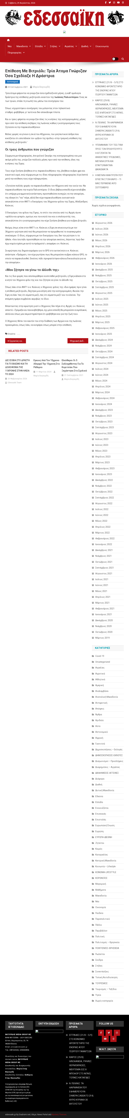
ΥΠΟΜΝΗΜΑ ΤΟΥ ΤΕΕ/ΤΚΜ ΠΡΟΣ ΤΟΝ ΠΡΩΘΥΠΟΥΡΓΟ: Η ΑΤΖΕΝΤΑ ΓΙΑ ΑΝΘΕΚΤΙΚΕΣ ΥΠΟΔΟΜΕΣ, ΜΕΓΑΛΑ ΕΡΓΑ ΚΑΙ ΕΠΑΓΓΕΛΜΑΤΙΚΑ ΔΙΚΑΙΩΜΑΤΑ (109, 157)
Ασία (97, 726)
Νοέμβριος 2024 (103, 345)
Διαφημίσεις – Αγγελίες (107, 767)
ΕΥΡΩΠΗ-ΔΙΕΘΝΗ (103, 837)
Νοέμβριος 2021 (103, 556)
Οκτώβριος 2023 (103, 421)
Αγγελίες (69, 46)
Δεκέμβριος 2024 (104, 340)
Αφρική (99, 738)
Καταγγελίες (101, 854)
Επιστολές (100, 819)
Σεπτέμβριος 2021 (104, 567)
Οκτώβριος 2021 (103, 562)
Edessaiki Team (15, 383)
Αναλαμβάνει (102, 691)
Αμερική (99, 685)
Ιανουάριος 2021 (103, 614)
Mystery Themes (59, 1114)
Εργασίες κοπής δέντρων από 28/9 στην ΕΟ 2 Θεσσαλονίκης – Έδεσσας (18, 341)
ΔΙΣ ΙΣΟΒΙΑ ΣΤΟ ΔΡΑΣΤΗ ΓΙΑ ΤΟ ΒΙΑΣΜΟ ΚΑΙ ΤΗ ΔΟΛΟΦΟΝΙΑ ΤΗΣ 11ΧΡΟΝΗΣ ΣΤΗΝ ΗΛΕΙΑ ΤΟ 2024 (17, 367)
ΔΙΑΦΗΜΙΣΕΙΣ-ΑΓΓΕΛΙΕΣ (107, 773)
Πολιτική (99, 936)
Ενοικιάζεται (102, 808)
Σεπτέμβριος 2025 (104, 287)
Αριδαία (99, 720)
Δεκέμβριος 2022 (104, 480)
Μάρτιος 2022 (102, 532)
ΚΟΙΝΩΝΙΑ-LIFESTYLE (105, 872)
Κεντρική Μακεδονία (105, 860)
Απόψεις (99, 708)
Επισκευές (100, 814)
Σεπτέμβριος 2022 (104, 497)
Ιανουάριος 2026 (103, 264)
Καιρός (98, 849)
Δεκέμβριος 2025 (104, 269)
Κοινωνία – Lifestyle (105, 866)
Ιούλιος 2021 (101, 579)
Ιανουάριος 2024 (103, 404)
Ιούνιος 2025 (101, 304)
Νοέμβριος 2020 (103, 626)
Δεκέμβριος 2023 (104, 410)
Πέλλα (98, 925)
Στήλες (53, 46)
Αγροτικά (100, 673)
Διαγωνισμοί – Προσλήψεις (109, 761)
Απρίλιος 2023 (102, 456)
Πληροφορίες (15, 52)
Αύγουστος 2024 (103, 363)
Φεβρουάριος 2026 (105, 258)
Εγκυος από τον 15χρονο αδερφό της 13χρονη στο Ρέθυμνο (47, 363)
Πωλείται (100, 954)
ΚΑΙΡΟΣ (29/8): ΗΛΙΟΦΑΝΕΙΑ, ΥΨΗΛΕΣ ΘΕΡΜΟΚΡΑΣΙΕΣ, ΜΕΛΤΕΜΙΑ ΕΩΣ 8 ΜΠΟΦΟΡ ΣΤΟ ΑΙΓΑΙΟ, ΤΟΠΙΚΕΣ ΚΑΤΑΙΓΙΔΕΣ (109, 108)
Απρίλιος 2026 (102, 246)
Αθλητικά (100, 679)
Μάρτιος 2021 (102, 603)
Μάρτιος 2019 (102, 638)
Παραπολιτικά (102, 919)
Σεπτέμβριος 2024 (104, 357)
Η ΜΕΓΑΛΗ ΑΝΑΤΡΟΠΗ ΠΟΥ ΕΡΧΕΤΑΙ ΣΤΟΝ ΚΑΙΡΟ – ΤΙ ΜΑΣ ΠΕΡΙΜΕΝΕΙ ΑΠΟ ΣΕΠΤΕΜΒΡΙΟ (109, 181)
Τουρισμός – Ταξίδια (105, 989)
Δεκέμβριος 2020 (104, 620)
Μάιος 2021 (101, 591)
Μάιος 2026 (101, 240)
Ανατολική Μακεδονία (106, 697)
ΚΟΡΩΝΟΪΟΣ (101, 878)
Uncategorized (102, 662)
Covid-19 (99, 656)
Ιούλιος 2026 (101, 229)
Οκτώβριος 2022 (103, 491)
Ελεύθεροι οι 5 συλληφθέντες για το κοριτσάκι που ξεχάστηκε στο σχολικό (74, 365)
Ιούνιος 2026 (101, 234)
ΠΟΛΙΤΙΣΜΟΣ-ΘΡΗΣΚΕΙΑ (107, 948)
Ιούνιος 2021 (101, 585)
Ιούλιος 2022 (101, 509)
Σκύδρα (99, 960)
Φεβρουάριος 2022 (105, 538)
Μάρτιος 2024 (102, 392)
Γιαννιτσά (100, 743)
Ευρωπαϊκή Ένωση (105, 825)
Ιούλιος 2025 (101, 299)
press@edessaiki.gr (19, 1047)
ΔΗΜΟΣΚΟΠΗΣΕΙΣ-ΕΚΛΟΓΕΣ (109, 755)
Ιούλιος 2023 (101, 439)
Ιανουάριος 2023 (103, 474)
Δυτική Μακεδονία (104, 790)
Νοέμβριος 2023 (103, 416)
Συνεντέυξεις (102, 971)
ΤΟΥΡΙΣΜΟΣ (101, 983)
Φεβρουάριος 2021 (105, 608)
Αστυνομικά (12, 82)
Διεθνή (84, 46)
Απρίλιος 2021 (102, 597)
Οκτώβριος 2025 (103, 281)
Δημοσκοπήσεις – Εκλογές (109, 749)
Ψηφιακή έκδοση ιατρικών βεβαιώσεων (79, 341)
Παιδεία (99, 913)
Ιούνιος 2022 (101, 515)
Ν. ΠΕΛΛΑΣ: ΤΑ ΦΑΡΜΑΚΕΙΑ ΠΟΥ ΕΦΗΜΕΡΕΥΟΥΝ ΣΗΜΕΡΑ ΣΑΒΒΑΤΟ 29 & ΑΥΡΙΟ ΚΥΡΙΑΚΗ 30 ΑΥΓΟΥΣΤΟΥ (109, 130)
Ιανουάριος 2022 (103, 544)
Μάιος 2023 (101, 451)
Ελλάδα (39, 46)
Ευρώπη (99, 831)
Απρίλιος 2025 (102, 316)
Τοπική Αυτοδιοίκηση (106, 977)
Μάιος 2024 (101, 380)
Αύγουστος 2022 (103, 503)
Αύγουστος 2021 (103, 573)
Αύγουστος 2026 (103, 223)
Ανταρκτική (101, 703)
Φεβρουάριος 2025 (105, 328)
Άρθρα (98, 714)
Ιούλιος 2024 (101, 369)
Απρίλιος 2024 (102, 386)
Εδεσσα (99, 796)
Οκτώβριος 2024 (103, 351)
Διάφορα (99, 778)
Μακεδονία (22, 46)
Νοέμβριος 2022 (103, 486)
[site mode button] (115, 58)
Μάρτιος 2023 (102, 462)
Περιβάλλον (101, 930)
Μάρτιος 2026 (102, 252)
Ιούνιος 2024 (101, 375)
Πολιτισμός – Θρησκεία (107, 942)
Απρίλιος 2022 (102, 527)
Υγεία (98, 995)
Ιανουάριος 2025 (103, 334)
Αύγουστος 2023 (103, 433)
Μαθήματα (100, 890)
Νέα (9, 46)
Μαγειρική (100, 884)
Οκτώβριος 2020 (103, 632)
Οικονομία (100, 907)
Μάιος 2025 (101, 310)
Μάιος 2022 (101, 521)
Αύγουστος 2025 (103, 293)
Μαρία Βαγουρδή (41, 87)
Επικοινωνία (102, 46)
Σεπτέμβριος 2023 (104, 427)
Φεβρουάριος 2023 (105, 468)
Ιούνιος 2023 (101, 445)
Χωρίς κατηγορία (104, 1001)
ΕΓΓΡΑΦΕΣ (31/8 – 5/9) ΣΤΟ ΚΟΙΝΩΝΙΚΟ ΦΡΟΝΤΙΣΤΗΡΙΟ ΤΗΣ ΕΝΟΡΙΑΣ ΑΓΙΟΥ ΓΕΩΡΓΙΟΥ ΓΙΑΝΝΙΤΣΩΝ (109, 88)
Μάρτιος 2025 (102, 322)
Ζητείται (99, 843)
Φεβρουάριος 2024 (105, 398)
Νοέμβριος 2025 (103, 275)
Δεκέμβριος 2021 (104, 550)
